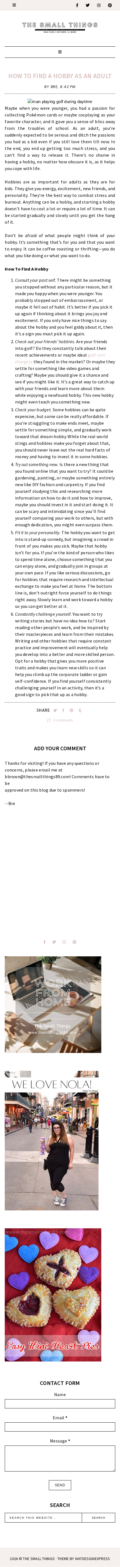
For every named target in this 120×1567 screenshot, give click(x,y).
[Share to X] (55, 710)
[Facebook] (77, 5)
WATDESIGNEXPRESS (92, 1558)
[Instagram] (99, 5)
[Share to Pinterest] (72, 710)
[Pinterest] (110, 5)
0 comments (62, 720)
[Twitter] (88, 5)
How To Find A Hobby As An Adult (60, 76)
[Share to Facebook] (63, 710)
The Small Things (39, 1558)
